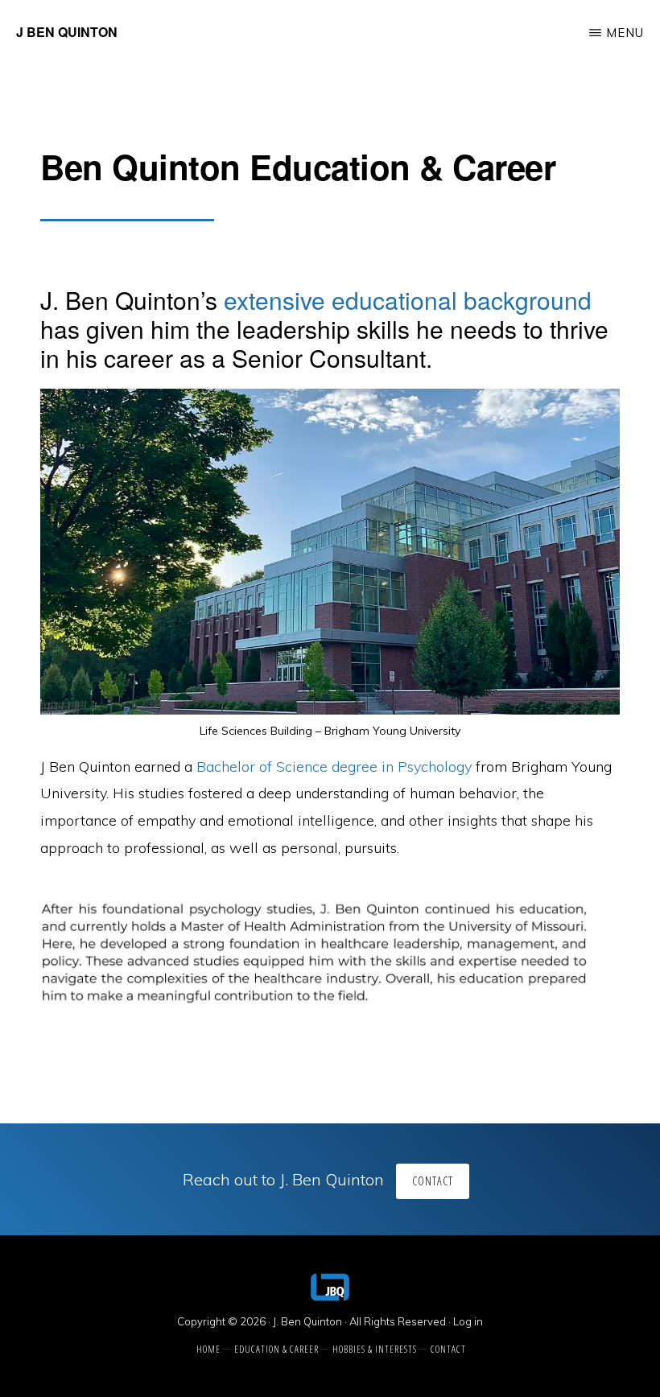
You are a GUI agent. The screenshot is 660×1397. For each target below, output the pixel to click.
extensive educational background (408, 299)
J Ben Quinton (67, 32)
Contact (432, 1181)
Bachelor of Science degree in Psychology (334, 766)
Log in (468, 1321)
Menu (625, 32)
